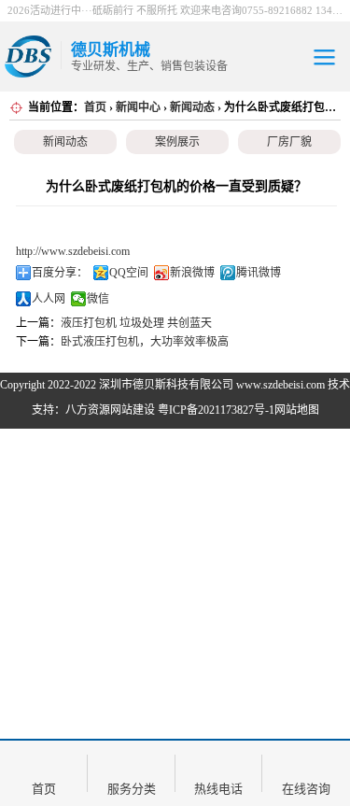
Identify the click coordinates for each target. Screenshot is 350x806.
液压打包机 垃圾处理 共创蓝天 (136, 323)
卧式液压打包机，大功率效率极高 (145, 341)
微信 (98, 298)
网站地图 (296, 410)
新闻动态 (192, 107)
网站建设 (132, 410)
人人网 (48, 298)
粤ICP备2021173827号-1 (216, 410)
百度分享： (60, 272)
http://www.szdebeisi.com (73, 251)
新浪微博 (192, 272)
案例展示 (177, 141)
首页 (95, 107)
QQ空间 (128, 272)
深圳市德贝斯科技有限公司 (166, 384)
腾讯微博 (258, 272)
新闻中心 (138, 107)
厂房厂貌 (289, 141)
